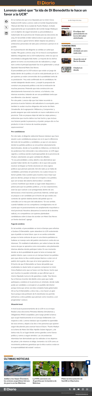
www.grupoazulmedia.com (82, 394)
